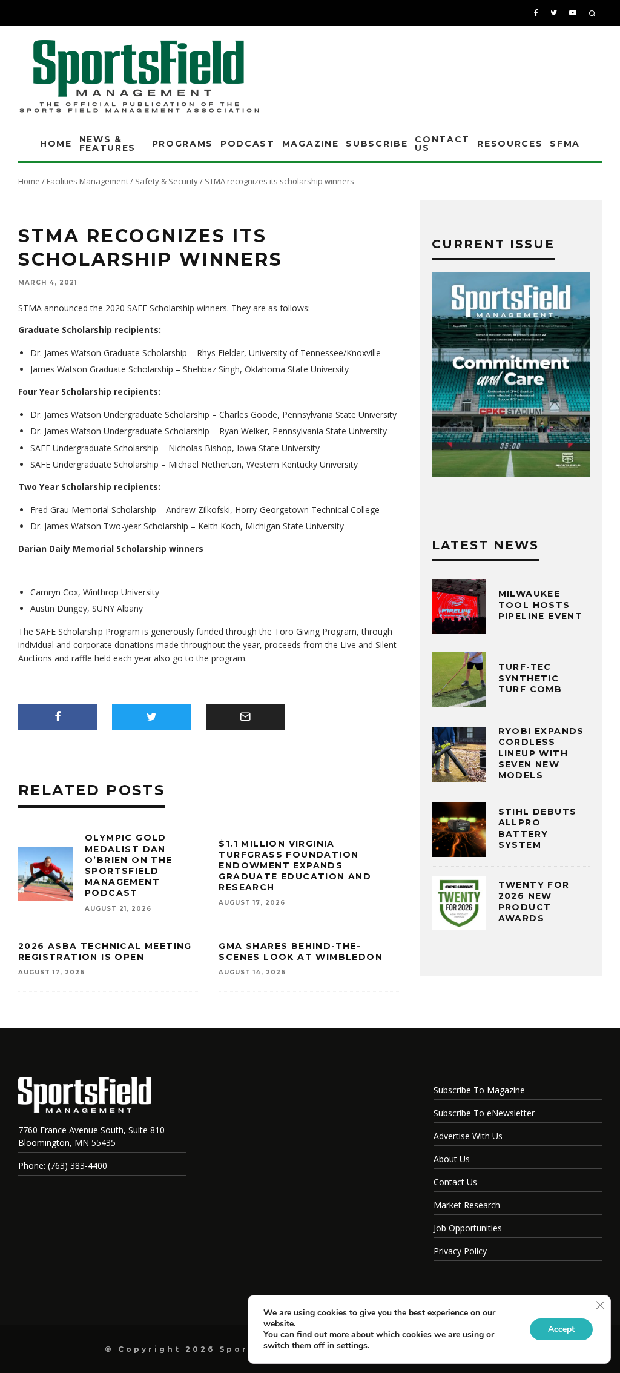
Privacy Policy (460, 1251)
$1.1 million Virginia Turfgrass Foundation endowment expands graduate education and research (295, 865)
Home (56, 143)
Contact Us (442, 143)
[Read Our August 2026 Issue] (511, 376)
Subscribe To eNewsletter (484, 1113)
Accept (561, 1329)
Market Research (467, 1205)
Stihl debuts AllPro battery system (537, 828)
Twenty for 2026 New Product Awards (534, 901)
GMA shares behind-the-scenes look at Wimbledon (301, 951)
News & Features (107, 143)
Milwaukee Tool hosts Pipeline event (540, 604)
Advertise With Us (468, 1136)
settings (352, 1345)
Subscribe (376, 143)
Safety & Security (166, 181)
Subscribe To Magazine (479, 1090)
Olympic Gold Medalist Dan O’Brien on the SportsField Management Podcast (129, 865)
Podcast (247, 143)
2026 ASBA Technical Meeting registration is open (105, 951)
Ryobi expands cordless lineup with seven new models (541, 753)
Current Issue (493, 244)
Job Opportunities (468, 1228)
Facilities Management (87, 181)
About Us (452, 1159)
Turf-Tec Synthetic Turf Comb (530, 677)
